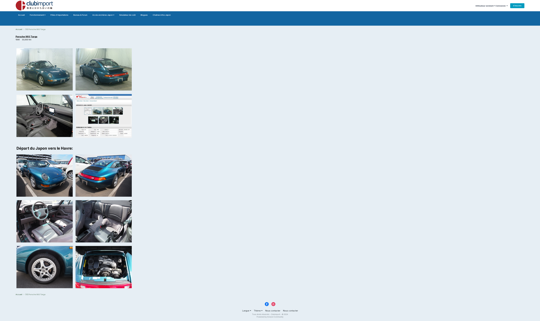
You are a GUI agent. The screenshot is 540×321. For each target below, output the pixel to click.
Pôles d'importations (59, 15)
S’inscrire (517, 6)
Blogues (144, 15)
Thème (257, 310)
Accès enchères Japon (102, 15)
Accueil (21, 15)
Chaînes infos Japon (162, 15)
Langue (246, 310)
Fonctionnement (37, 15)
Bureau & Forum (80, 15)
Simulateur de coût (127, 15)
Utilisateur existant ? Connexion (491, 6)
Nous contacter (272, 310)
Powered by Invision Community (270, 317)
